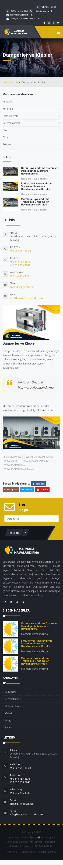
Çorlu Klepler (11, 461)
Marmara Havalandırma (34, 178)
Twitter (28, 489)
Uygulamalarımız (46, 851)
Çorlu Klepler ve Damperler (35, 461)
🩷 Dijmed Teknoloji (42, 841)
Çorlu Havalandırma (14, 465)
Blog (5, 137)
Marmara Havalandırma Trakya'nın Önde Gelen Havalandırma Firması (35, 201)
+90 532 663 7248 (43, 10)
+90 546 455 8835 (19, 10)
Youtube (43, 489)
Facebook (39, 483)
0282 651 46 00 (48, 7)
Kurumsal (8, 108)
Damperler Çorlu (12, 457)
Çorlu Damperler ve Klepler (39, 457)
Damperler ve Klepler (19, 343)
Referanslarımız (11, 123)
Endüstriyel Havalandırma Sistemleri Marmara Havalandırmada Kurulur (36, 186)
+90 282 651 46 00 (20, 250)
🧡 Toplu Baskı (44, 846)
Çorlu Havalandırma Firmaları (19, 469)
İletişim (7, 144)
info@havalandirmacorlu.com (25, 18)
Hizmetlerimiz (10, 82)
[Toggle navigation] (58, 33)
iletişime (42, 410)
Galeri (6, 130)
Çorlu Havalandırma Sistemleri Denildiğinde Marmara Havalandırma (39, 170)
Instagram (11, 489)
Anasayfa (8, 101)
